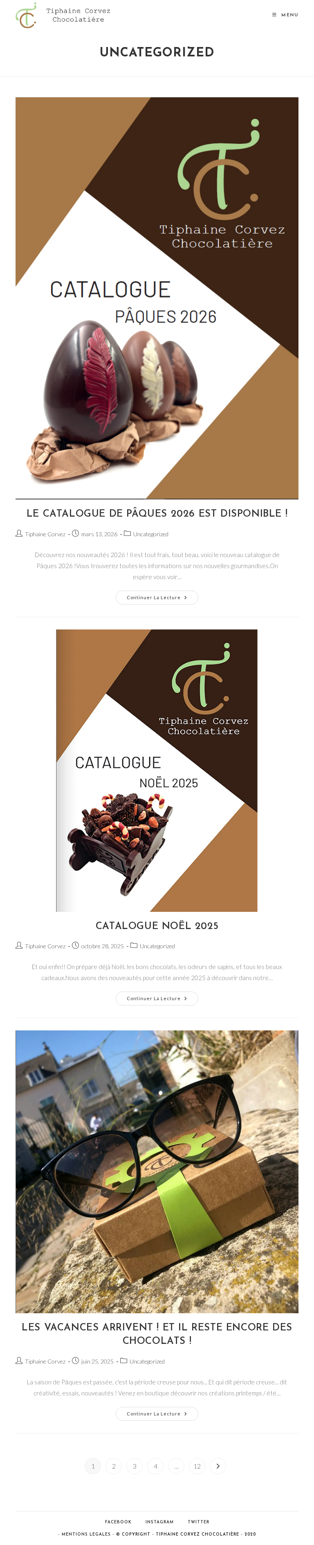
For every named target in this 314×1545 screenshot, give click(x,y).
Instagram (160, 1522)
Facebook (118, 1522)
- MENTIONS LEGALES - (86, 1534)
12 (197, 1466)
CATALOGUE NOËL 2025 (157, 926)
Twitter (198, 1522)
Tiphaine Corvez (45, 534)
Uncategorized (150, 534)
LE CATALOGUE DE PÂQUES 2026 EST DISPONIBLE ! (157, 514)
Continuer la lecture (162, 599)
